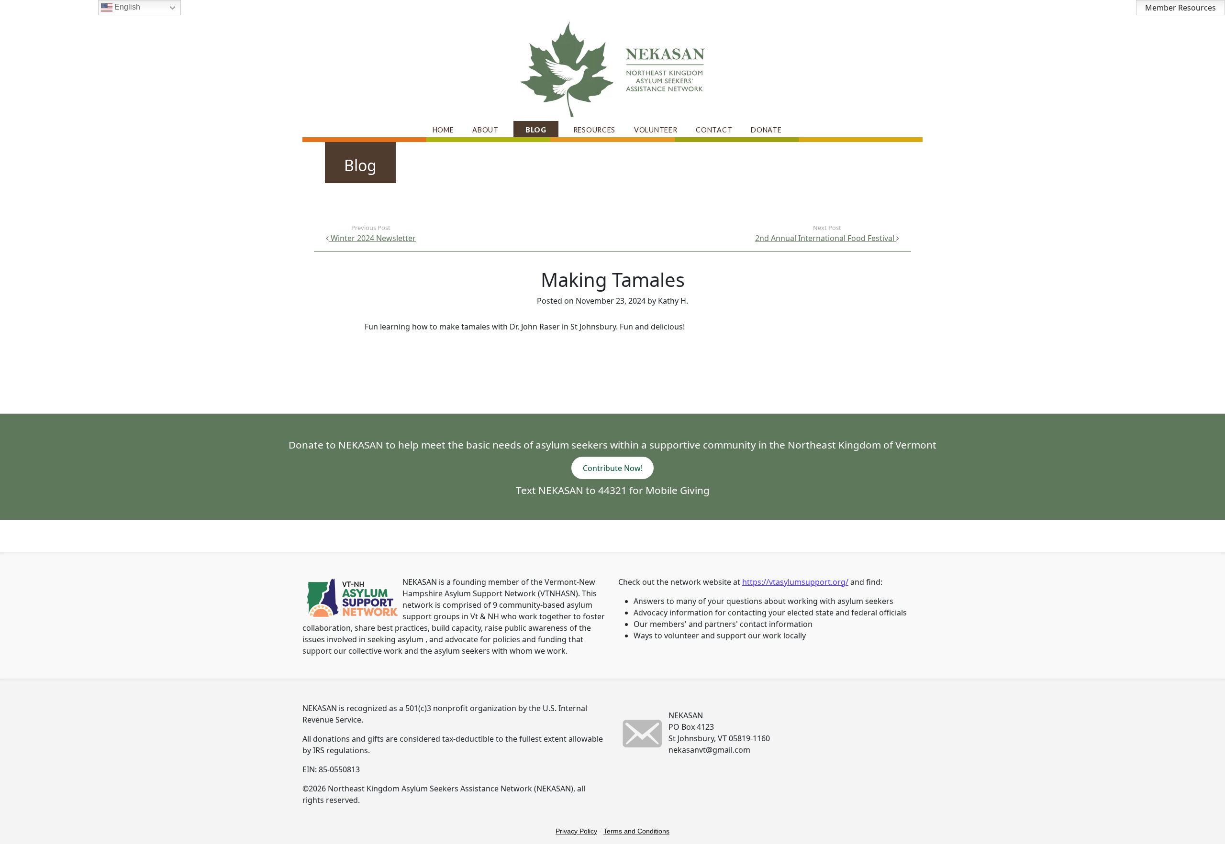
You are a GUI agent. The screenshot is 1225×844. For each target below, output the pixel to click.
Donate (766, 130)
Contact (714, 130)
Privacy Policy (576, 831)
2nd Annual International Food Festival (825, 238)
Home (443, 130)
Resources (594, 130)
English (126, 7)
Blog (535, 130)
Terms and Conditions (636, 831)
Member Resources (1180, 7)
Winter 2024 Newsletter (372, 238)
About (485, 130)
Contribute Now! (613, 467)
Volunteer (655, 130)
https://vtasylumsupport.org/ (795, 582)
